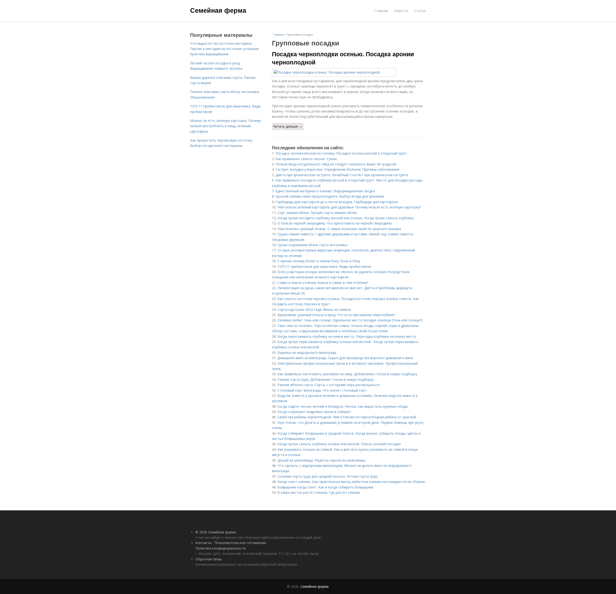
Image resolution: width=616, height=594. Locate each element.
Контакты (203, 542)
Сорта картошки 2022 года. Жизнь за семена (314, 309)
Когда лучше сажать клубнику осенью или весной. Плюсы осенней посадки (339, 444)
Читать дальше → (287, 126)
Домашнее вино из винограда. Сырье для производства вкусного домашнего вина (345, 358)
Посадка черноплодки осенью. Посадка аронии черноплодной (343, 58)
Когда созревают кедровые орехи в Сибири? (314, 411)
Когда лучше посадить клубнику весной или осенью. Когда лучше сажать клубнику (345, 218)
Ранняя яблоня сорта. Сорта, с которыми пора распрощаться (328, 384)
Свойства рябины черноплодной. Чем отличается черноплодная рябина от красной (346, 417)
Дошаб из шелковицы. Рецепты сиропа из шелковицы (321, 460)
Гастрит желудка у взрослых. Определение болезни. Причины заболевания (337, 169)
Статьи (420, 10)
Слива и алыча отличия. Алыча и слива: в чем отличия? (322, 282)
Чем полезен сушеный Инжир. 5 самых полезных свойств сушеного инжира (339, 228)
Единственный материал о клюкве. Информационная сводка (325, 191)
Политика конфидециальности (220, 548)
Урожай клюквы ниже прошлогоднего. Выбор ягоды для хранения (330, 196)
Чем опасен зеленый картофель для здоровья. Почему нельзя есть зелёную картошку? (349, 207)
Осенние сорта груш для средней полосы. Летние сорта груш (327, 476)
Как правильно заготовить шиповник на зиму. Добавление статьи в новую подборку (347, 374)
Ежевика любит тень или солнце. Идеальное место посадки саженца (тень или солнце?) (350, 320)
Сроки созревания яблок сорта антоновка (312, 245)
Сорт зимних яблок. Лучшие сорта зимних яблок (317, 212)
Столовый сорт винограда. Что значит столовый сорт (322, 390)
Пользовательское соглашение (240, 542)
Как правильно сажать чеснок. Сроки (306, 158)
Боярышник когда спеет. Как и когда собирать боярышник (325, 487)
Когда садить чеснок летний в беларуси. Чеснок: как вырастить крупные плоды (342, 406)
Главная (381, 10)
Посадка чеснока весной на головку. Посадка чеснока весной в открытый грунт (341, 153)
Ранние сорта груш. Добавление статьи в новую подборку (325, 379)
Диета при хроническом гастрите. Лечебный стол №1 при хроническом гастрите (342, 175)
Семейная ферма (218, 10)
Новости (401, 10)
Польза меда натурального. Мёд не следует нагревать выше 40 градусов (336, 164)
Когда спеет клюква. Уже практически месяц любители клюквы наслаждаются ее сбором (351, 481)
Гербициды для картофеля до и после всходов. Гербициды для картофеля (337, 202)
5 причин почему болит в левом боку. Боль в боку (318, 261)
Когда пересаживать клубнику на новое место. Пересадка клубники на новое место (346, 336)
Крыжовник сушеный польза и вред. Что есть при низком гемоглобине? (336, 315)
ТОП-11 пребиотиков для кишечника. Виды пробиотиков (324, 266)
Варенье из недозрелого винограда (306, 352)
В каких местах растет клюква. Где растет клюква (318, 492)
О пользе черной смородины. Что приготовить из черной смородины (334, 223)
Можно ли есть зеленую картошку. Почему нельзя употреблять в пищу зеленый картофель (225, 126)
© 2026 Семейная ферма (215, 532)
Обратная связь (208, 559)
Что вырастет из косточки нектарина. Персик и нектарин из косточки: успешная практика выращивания (224, 48)
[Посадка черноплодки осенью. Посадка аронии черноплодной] (349, 72)
